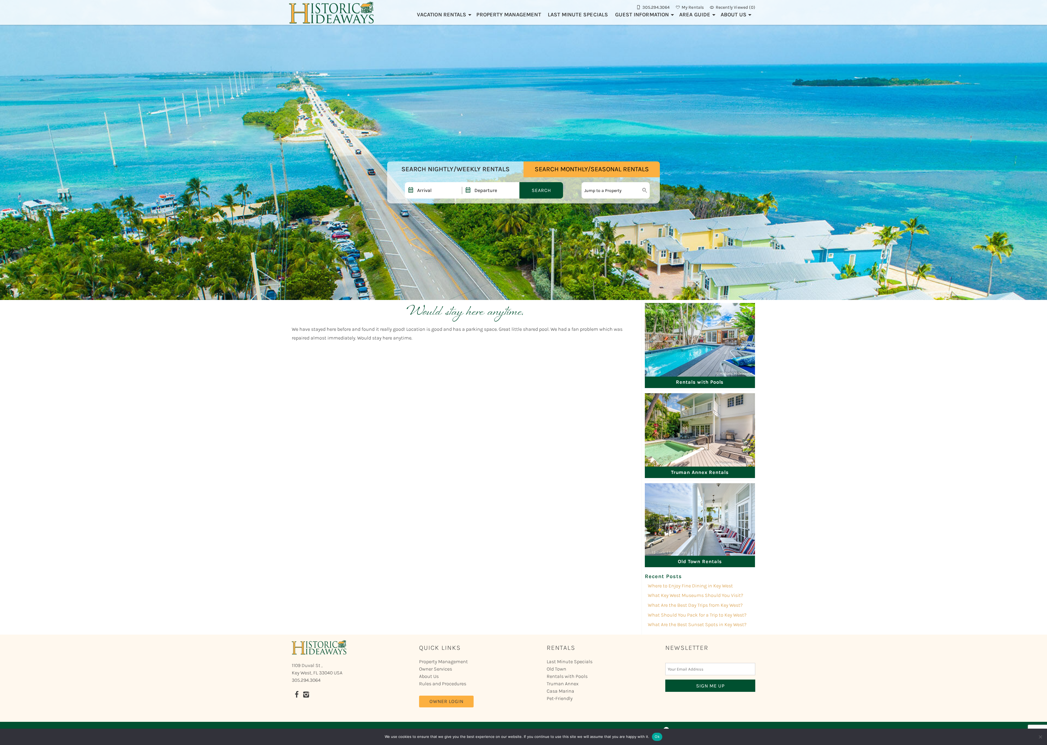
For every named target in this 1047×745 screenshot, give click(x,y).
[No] (1040, 737)
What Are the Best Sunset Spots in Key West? (697, 624)
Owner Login (446, 701)
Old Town (556, 669)
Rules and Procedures (442, 684)
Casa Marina (560, 691)
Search (541, 190)
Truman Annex (563, 684)
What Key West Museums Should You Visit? (695, 595)
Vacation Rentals (441, 14)
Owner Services (435, 669)
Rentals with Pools (567, 676)
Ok (657, 736)
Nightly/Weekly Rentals (455, 169)
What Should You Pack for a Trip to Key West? (697, 615)
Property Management (508, 14)
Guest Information (642, 14)
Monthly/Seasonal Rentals (592, 169)
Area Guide (695, 14)
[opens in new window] (296, 695)
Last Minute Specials (578, 14)
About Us (734, 14)
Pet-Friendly (560, 698)
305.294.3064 (306, 680)
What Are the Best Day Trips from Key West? (695, 605)
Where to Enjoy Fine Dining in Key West (690, 586)
